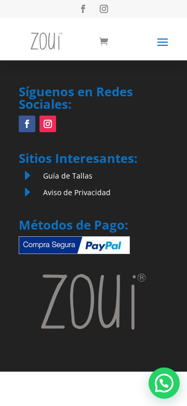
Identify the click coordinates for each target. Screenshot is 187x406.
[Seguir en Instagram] (104, 9)
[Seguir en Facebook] (83, 9)
